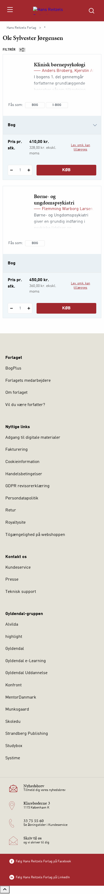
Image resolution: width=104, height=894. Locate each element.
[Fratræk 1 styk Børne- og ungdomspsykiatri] (11, 308)
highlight (13, 637)
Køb (66, 170)
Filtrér (9, 49)
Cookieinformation (22, 462)
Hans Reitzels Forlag (21, 28)
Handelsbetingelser (23, 474)
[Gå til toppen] (5, 889)
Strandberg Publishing (26, 734)
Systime (12, 758)
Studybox (13, 746)
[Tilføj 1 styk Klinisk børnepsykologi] (28, 170)
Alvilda (11, 624)
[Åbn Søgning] (91, 11)
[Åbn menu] (10, 10)
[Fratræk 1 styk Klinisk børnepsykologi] (11, 170)
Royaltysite (15, 522)
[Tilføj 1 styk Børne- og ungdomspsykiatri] (28, 308)
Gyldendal (14, 649)
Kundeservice (18, 567)
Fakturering (16, 450)
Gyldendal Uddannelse (26, 673)
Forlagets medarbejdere (28, 381)
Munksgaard (17, 709)
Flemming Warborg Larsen (67, 209)
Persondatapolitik (21, 498)
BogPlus (13, 368)
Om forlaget (16, 393)
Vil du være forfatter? (25, 405)
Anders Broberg (57, 71)
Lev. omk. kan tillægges (80, 147)
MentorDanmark (20, 697)
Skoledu (13, 722)
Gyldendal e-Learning (25, 661)
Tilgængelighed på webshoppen (35, 535)
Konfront (13, 685)
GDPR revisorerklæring (27, 486)
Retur (10, 510)
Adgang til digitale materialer (32, 438)
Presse (11, 579)
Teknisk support (20, 592)
